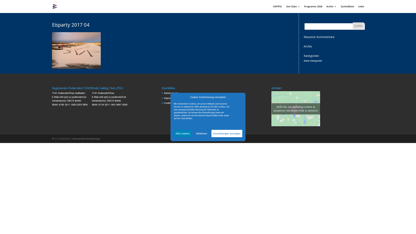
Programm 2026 (313, 6)
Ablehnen (201, 133)
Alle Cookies (183, 133)
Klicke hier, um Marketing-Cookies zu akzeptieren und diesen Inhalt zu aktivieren (295, 108)
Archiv (329, 6)
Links (361, 6)
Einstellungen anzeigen (226, 133)
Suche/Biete (347, 6)
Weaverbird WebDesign (86, 138)
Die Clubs (291, 6)
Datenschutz (171, 93)
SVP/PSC (277, 6)
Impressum (170, 98)
